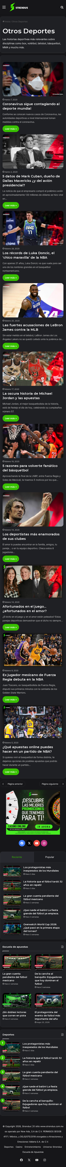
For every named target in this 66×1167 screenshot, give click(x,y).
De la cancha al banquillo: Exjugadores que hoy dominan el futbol (42, 1104)
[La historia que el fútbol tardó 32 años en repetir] (12, 886)
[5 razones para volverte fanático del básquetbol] (33, 441)
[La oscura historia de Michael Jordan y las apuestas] (33, 369)
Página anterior (15, 784)
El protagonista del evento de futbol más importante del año (47, 1015)
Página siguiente (50, 784)
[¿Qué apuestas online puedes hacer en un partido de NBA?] (33, 722)
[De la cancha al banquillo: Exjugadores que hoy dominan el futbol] (49, 962)
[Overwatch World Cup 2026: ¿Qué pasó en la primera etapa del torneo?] (12, 929)
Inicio (7, 21)
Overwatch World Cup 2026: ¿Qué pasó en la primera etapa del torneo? (41, 928)
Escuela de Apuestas (33, 1152)
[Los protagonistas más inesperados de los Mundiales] (12, 872)
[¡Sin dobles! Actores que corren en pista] (17, 1001)
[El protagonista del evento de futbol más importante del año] (49, 1001)
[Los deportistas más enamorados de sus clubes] (33, 509)
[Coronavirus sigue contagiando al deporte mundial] (33, 79)
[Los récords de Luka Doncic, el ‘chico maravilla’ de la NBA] (33, 228)
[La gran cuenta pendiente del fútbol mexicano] (12, 900)
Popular (49, 857)
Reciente (17, 857)
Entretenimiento (33, 1147)
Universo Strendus (52, 1147)
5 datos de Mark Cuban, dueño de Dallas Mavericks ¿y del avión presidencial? (31, 180)
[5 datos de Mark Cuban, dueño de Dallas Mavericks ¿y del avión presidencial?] (33, 151)
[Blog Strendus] (18, 7)
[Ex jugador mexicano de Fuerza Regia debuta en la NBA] (33, 650)
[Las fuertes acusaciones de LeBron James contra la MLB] (33, 300)
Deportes (8, 1147)
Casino (19, 1147)
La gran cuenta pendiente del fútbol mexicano (15, 977)
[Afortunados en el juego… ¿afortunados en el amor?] (33, 581)
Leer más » (11, 128)
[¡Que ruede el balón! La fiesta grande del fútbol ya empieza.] (12, 915)
